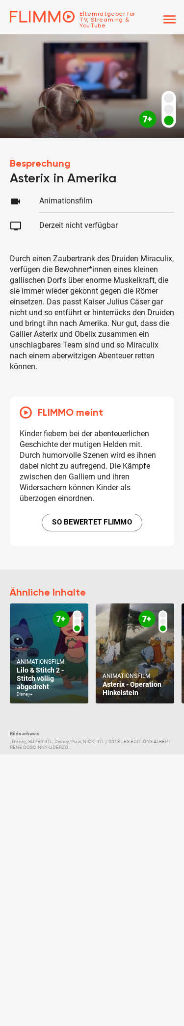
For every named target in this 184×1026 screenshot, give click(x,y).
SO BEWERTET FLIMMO (92, 522)
